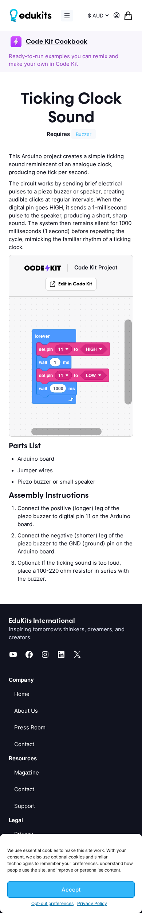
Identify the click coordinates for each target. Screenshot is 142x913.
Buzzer (83, 134)
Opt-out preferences (52, 903)
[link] (71, 284)
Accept (71, 889)
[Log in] (116, 15)
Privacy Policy (92, 903)
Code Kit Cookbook (56, 41)
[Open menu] (67, 15)
